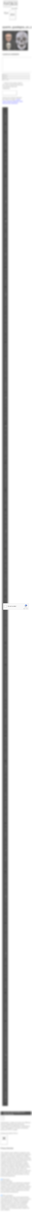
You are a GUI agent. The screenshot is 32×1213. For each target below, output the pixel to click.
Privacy (24, 608)
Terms (27, 608)
